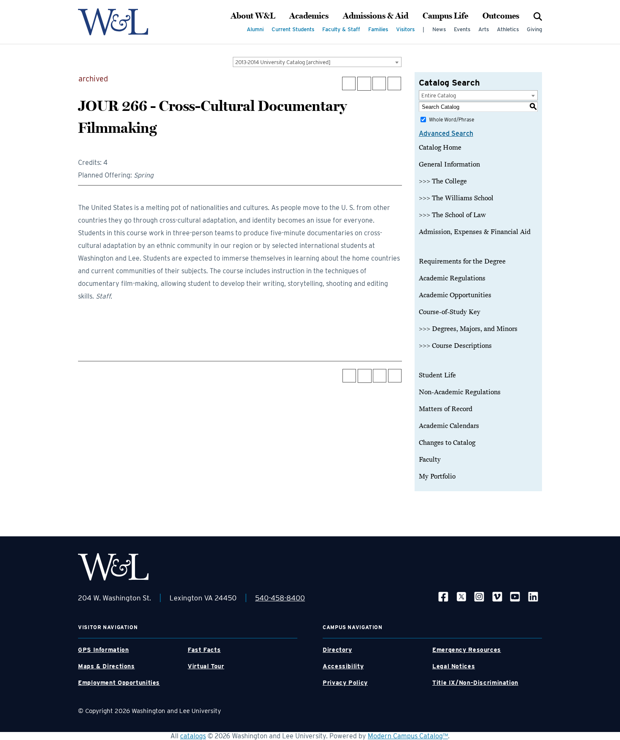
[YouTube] (514, 596)
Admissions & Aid (375, 16)
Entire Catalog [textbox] (438, 95)
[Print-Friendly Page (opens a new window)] (379, 83)
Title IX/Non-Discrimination (475, 682)
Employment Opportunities (119, 682)
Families (378, 29)
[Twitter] (461, 596)
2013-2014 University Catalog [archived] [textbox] (283, 62)
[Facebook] (443, 596)
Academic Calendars (449, 426)
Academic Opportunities (455, 295)
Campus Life (445, 16)
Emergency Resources (466, 649)
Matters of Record (445, 409)
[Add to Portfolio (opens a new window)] (349, 83)
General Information (449, 164)
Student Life (437, 375)
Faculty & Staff (341, 29)
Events (462, 29)
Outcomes (501, 16)
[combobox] (317, 62)
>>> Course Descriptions (455, 346)
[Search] (538, 16)
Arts (483, 29)
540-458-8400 (280, 598)
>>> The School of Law (452, 215)
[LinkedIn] (533, 596)
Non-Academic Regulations (460, 392)
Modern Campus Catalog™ (408, 736)
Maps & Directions (106, 666)
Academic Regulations (452, 278)
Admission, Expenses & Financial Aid (475, 232)
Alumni (255, 29)
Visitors (405, 29)
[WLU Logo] (113, 21)
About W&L (253, 16)
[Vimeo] (497, 596)
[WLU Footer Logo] (113, 567)
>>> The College (443, 181)
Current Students (293, 29)
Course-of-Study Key (449, 312)
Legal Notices (453, 666)
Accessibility (343, 666)
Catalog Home (440, 147)
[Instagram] (479, 596)
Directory (337, 649)
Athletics (508, 29)
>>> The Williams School (456, 198)
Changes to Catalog (447, 443)
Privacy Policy (345, 682)
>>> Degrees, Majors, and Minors (468, 329)
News (439, 29)
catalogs (193, 736)
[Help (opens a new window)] (394, 83)
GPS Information (103, 649)
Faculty (430, 459)
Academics (309, 16)
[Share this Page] (364, 84)
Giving (534, 29)
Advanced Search (446, 133)
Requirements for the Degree (462, 261)
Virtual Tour (206, 666)
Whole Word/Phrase (451, 119)
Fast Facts (204, 649)
